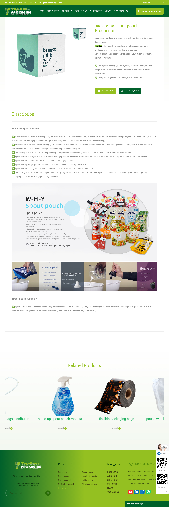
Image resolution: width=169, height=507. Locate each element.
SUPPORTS (96, 11)
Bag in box (62, 472)
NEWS (108, 11)
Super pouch (87, 472)
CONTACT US (121, 11)
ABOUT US (67, 11)
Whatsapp (162, 487)
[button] (79, 25)
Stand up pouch (64, 480)
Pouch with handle (89, 476)
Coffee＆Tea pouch (66, 484)
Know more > (63, 488)
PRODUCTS (53, 11)
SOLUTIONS (81, 11)
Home (41, 11)
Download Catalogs (151, 11)
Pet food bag (87, 480)
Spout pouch (63, 476)
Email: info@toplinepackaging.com (48, 3)
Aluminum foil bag (89, 484)
